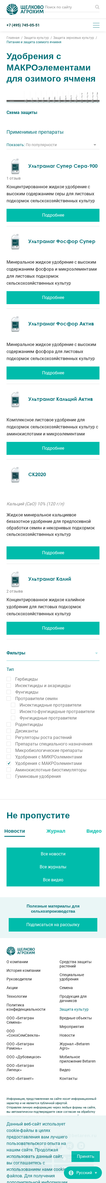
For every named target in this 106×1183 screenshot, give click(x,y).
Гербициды (26, 679)
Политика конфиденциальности (26, 1007)
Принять (85, 1156)
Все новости (53, 853)
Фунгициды (26, 692)
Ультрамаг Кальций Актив (60, 399)
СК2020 (37, 474)
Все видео (53, 879)
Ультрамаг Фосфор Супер (61, 241)
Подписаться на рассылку (53, 924)
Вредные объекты (76, 1018)
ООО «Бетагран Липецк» (20, 1067)
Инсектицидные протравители (50, 705)
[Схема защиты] (53, 97)
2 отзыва (15, 591)
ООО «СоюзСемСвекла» (23, 1033)
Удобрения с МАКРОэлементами (48, 763)
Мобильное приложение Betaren (78, 1059)
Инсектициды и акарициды (43, 685)
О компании (17, 962)
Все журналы (53, 866)
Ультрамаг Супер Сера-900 (63, 166)
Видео (65, 1070)
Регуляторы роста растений (43, 737)
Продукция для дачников (73, 998)
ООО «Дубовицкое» (24, 1057)
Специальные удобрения (72, 977)
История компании (23, 970)
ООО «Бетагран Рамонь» (20, 1046)
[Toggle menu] (96, 25)
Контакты (68, 1078)
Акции (12, 988)
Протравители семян (36, 698)
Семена (66, 988)
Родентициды (29, 724)
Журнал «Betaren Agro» (75, 1046)
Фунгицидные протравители (48, 718)
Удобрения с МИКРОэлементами (48, 756)
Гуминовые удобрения (38, 776)
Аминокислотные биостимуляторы (50, 769)
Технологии (17, 996)
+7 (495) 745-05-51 (23, 25)
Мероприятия (72, 1026)
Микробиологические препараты (49, 750)
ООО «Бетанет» (20, 1078)
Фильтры (16, 653)
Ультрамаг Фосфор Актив (61, 324)
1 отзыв (14, 178)
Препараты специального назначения (53, 744)
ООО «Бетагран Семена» (20, 1020)
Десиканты (26, 731)
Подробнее (53, 215)
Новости (67, 1035)
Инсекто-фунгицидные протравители (57, 711)
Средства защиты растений (76, 964)
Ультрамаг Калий (49, 579)
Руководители (19, 979)
